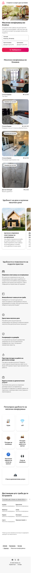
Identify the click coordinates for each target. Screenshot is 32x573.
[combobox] (15, 38)
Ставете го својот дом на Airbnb (17, 3)
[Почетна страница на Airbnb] (3, 3)
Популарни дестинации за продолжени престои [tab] (16, 499)
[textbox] (8, 44)
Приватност (12, 564)
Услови (20, 564)
